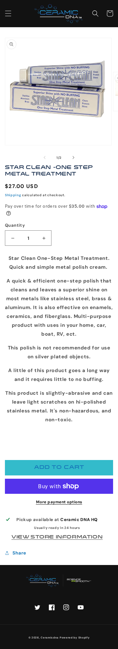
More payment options (59, 502)
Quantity (15, 225)
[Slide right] (73, 157)
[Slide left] (44, 157)
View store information (57, 537)
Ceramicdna (50, 637)
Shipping (13, 195)
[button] (8, 13)
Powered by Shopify (75, 637)
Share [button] (19, 553)
